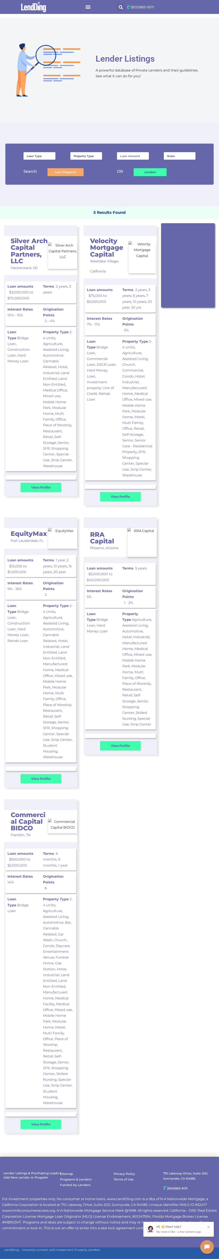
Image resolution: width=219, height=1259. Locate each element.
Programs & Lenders (76, 1179)
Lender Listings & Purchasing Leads (31, 1173)
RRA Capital (102, 538)
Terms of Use (124, 1179)
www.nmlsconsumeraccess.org (28, 1210)
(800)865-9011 (142, 7)
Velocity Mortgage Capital (106, 247)
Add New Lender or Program (25, 1177)
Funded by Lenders (75, 1185)
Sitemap (66, 1174)
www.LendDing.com (124, 1199)
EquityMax (29, 534)
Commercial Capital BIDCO (28, 821)
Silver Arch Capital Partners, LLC (29, 251)
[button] (87, 7)
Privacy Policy (124, 1174)
